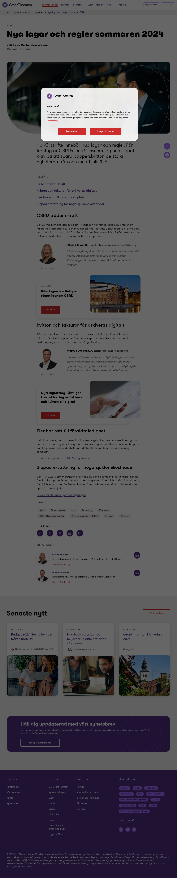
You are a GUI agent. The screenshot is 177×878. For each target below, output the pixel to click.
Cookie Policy (52, 120)
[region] (89, 114)
